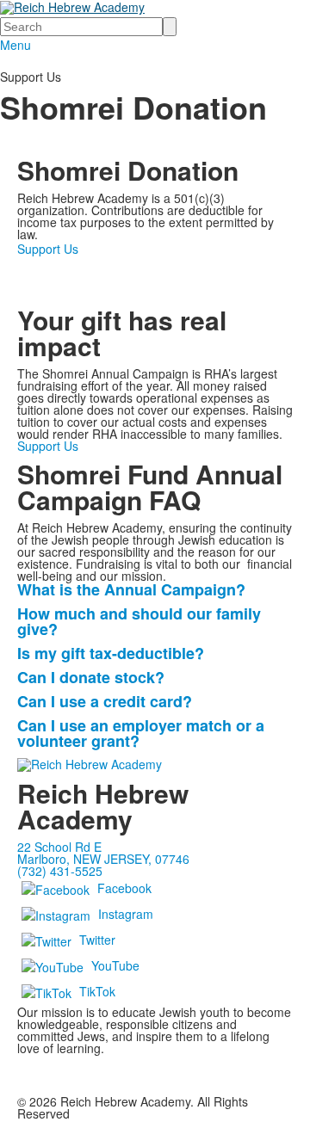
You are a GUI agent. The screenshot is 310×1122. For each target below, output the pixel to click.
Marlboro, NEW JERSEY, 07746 (103, 858)
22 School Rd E (59, 846)
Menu (15, 44)
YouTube (115, 965)
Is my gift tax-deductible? (110, 653)
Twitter (97, 939)
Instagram (125, 913)
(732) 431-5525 (59, 870)
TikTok (97, 991)
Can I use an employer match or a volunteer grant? (140, 733)
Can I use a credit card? (104, 701)
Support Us (47, 248)
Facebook (124, 888)
